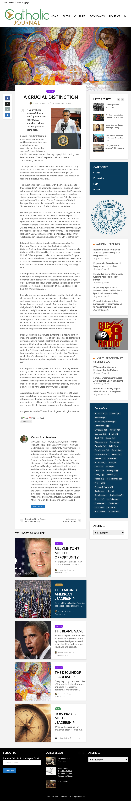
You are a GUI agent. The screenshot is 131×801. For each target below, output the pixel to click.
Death (113, 434)
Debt (99, 438)
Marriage (112, 471)
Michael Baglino (63, 738)
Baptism (100, 418)
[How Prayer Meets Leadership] (33, 722)
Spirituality (116, 495)
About (5, 3)
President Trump (104, 487)
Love (99, 471)
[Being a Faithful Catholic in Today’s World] (98, 107)
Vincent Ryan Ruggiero (40, 103)
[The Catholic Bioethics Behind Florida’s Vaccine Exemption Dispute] (98, 148)
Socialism (100, 495)
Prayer (100, 483)
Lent (99, 467)
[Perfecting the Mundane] (98, 137)
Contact (18, 3)
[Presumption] (51, 783)
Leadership (26, 422)
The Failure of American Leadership (67, 594)
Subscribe (10, 771)
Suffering (112, 499)
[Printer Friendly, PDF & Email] (32, 418)
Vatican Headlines (108, 244)
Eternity (115, 442)
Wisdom (100, 511)
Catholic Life (102, 426)
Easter (110, 438)
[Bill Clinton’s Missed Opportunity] (33, 557)
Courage (100, 434)
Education (101, 442)
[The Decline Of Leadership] (33, 681)
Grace (116, 454)
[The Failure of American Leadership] (33, 598)
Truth (111, 507)
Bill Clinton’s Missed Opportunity (67, 553)
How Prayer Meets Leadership (66, 718)
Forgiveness (102, 454)
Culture (79, 16)
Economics (97, 16)
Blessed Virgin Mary (105, 422)
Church (115, 430)
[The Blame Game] (33, 640)
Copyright (26, 3)
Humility (100, 463)
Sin (111, 491)
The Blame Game (69, 631)
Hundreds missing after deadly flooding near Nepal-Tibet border (108, 277)
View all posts (38, 506)
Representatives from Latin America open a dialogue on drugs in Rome (106, 252)
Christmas (101, 430)
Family (116, 450)
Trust (99, 507)
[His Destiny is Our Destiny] (98, 117)
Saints (99, 491)
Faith (66, 16)
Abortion (101, 414)
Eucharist (100, 446)
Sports (99, 499)
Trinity (113, 503)
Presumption (63, 781)
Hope (112, 458)
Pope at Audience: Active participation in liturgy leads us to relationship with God (107, 304)
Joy (112, 463)
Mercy (99, 475)
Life (110, 467)
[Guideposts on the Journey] (98, 127)
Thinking (100, 503)
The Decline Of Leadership (68, 674)
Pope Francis (114, 479)
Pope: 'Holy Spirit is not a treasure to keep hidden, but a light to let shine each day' (107, 290)
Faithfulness (102, 450)
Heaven (100, 458)
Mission (112, 475)
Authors (11, 3)
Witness (114, 511)
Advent (115, 414)
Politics (114, 16)
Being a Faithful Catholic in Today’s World (113, 107)
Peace (99, 479)
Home (54, 16)
